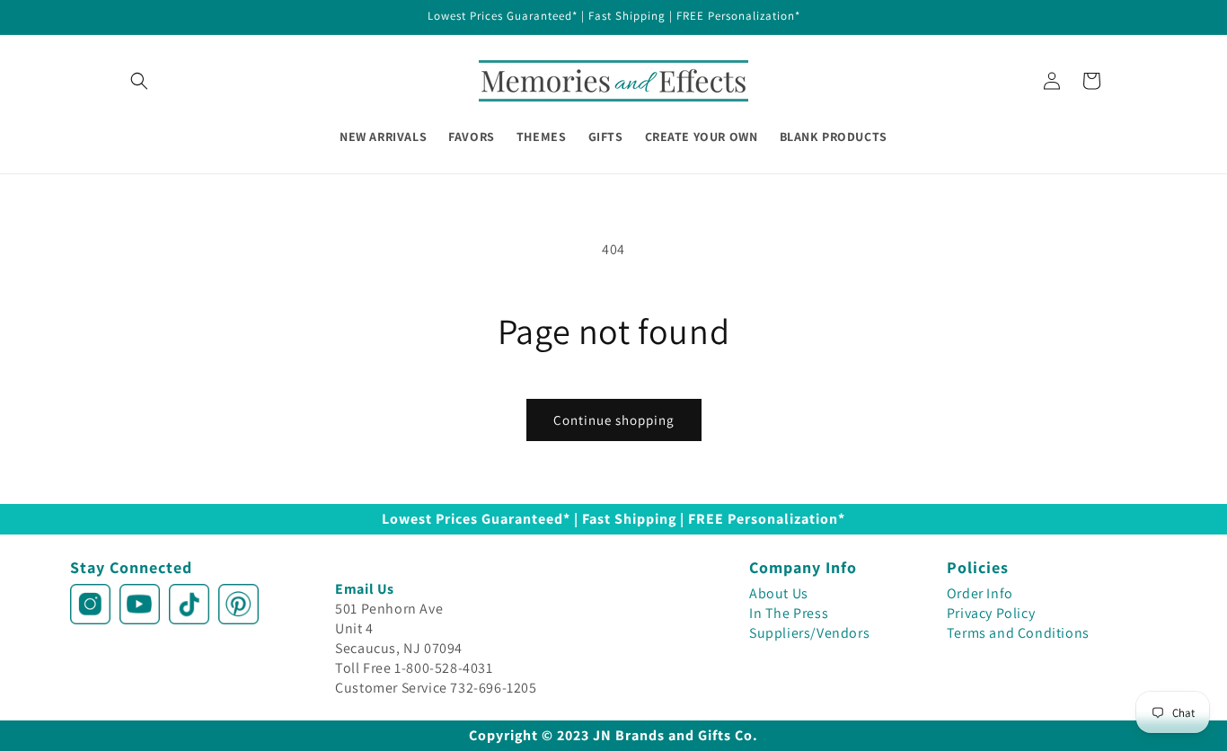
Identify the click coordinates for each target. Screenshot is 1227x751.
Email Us (364, 588)
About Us (778, 593)
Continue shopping (614, 420)
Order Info (980, 593)
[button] (139, 81)
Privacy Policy (991, 613)
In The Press (788, 613)
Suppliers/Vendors (809, 632)
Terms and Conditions (1018, 632)
